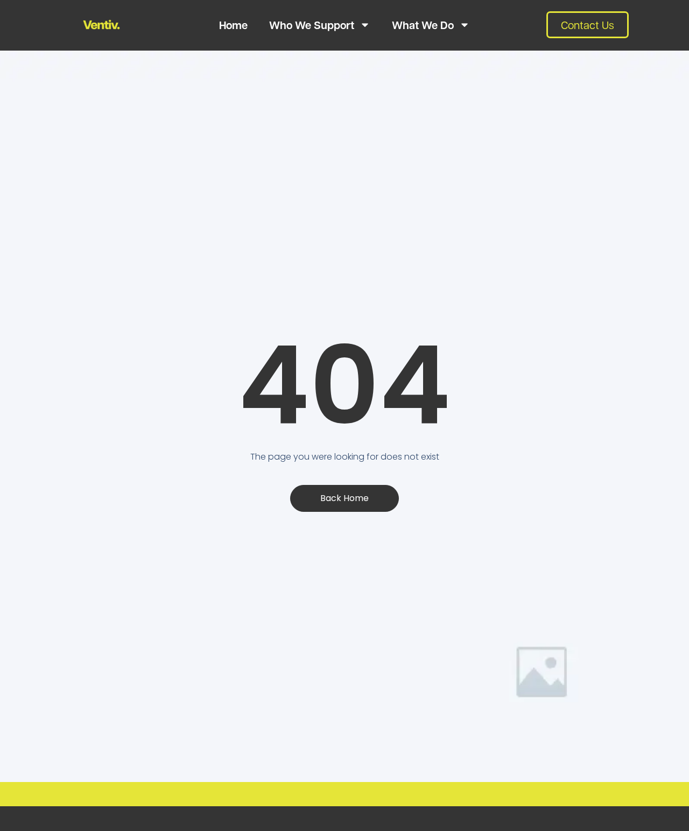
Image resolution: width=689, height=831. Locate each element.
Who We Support (311, 24)
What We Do (423, 24)
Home (233, 24)
